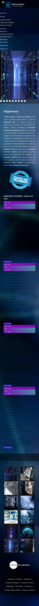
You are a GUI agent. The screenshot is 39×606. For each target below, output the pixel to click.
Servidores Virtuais (6, 37)
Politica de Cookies (6, 25)
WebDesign (3, 39)
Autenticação (4, 45)
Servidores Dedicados (7, 34)
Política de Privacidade (7, 22)
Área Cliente (4, 42)
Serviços (2, 16)
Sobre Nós (3, 13)
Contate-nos (4, 49)
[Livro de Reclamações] (19, 565)
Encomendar (8, 262)
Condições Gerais (5, 20)
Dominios (3, 28)
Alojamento (3, 31)
